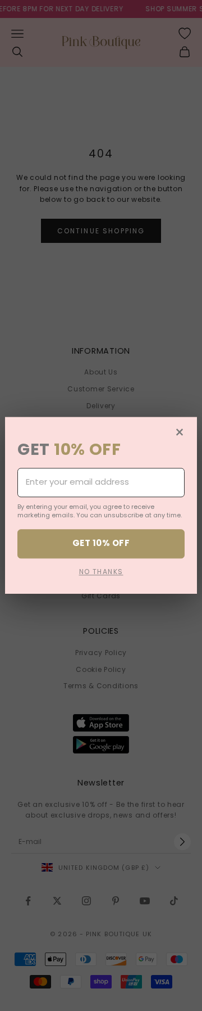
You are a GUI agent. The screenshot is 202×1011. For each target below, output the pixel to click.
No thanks (101, 571)
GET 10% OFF (101, 543)
